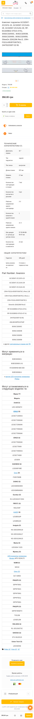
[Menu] (3, 3)
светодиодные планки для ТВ (20, 344)
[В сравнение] (21, 715)
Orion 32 (17, 571)
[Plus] (7, 104)
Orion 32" (14, 649)
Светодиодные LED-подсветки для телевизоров (17, 18)
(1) (8, 87)
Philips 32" (7, 649)
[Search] (30, 14)
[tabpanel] (17, 63)
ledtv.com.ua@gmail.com (17, 680)
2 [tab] (17, 80)
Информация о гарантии (15, 125)
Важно (10, 133)
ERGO (16, 411)
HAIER (15, 512)
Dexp (16, 473)
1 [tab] (16, 80)
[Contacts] (26, 3)
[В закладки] (14, 715)
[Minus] (7, 106)
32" (19, 649)
